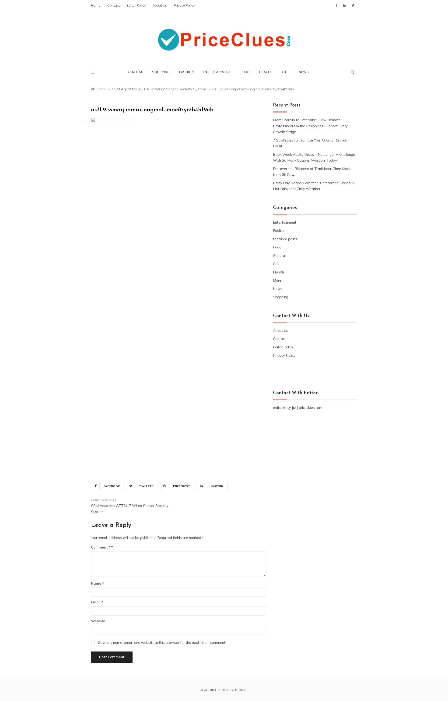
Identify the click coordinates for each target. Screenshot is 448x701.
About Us (160, 5)
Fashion (186, 72)
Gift (286, 72)
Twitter (146, 486)
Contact (113, 5)
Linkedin (216, 486)
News (304, 72)
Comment (100, 547)
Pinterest (182, 486)
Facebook (112, 486)
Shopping (161, 72)
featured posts (285, 239)
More (277, 280)
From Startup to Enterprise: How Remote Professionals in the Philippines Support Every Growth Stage (310, 126)
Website (98, 621)
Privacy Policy (184, 5)
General (135, 72)
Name (97, 583)
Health (266, 72)
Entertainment (217, 72)
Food (245, 72)
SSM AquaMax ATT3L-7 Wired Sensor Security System (129, 508)
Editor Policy (136, 5)
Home (95, 5)
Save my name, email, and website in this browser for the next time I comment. (162, 642)
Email (97, 602)
